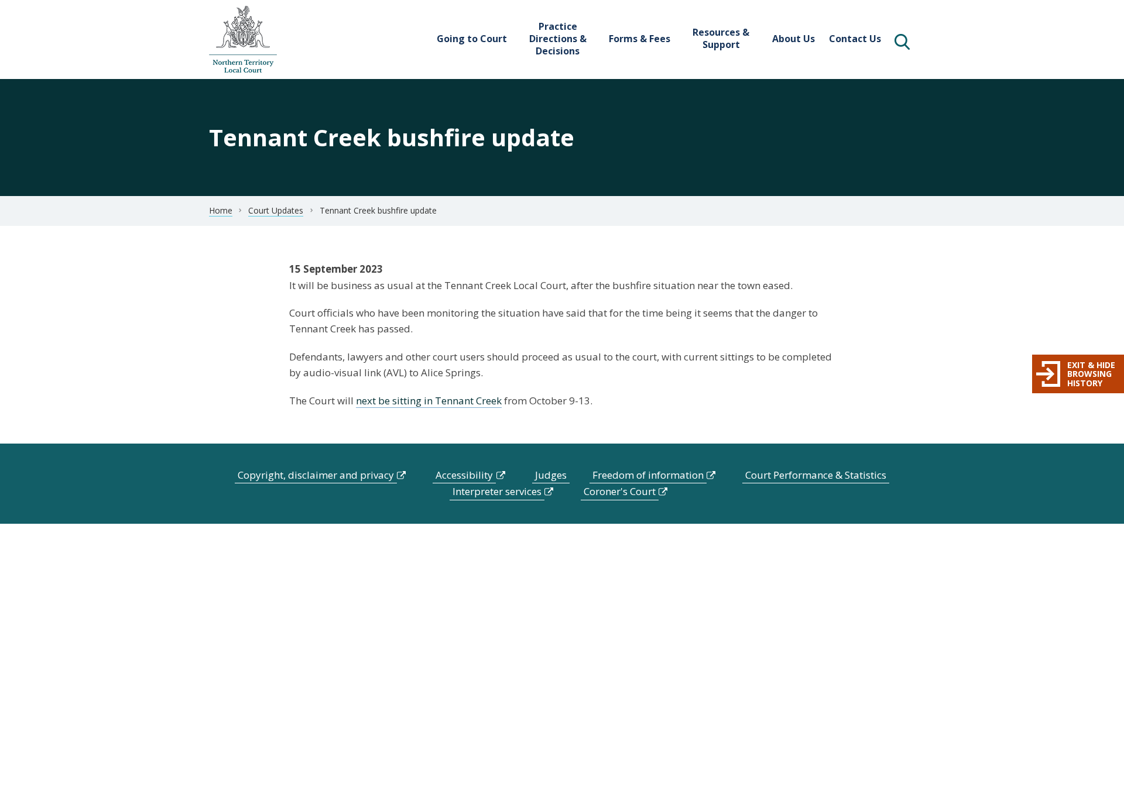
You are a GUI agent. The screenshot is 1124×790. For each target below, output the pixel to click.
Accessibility (464, 475)
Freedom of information (648, 475)
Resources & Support (721, 38)
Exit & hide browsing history (1091, 374)
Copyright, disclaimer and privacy (316, 475)
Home (220, 210)
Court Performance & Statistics (815, 475)
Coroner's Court (620, 491)
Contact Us (855, 38)
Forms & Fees (639, 38)
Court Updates (275, 210)
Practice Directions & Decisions (558, 38)
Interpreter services (497, 491)
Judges (551, 475)
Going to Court (472, 38)
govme (243, 39)
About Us (793, 38)
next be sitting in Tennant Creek (429, 400)
